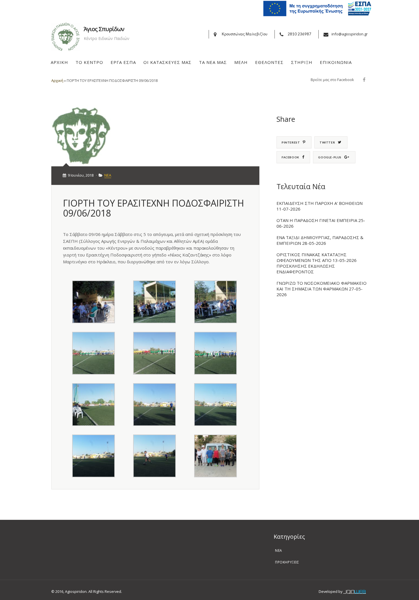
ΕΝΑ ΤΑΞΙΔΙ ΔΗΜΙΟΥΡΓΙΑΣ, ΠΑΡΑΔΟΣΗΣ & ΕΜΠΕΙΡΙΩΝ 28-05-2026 (319, 240)
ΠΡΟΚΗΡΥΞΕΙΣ (287, 562)
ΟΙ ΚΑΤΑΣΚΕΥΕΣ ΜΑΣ (167, 62)
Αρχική (57, 80)
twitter (327, 142)
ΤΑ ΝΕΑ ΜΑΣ (213, 62)
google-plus (329, 157)
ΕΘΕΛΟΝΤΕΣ (269, 62)
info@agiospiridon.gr (349, 34)
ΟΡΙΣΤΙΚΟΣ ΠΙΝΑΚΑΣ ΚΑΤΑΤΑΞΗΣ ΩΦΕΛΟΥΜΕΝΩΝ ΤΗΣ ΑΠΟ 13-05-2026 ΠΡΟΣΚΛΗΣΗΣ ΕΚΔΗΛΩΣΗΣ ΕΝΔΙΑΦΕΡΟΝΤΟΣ (316, 263)
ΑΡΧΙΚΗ (59, 62)
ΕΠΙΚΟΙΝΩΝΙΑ (336, 62)
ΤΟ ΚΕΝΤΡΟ (89, 62)
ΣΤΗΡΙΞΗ (301, 62)
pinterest (291, 142)
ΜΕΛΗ (241, 62)
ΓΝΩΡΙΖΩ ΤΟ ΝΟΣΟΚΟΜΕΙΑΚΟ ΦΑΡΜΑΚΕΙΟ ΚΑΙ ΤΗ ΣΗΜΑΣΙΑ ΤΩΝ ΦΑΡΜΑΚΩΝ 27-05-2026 (321, 288)
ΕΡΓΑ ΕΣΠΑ (123, 62)
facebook (290, 157)
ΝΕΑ (107, 175)
